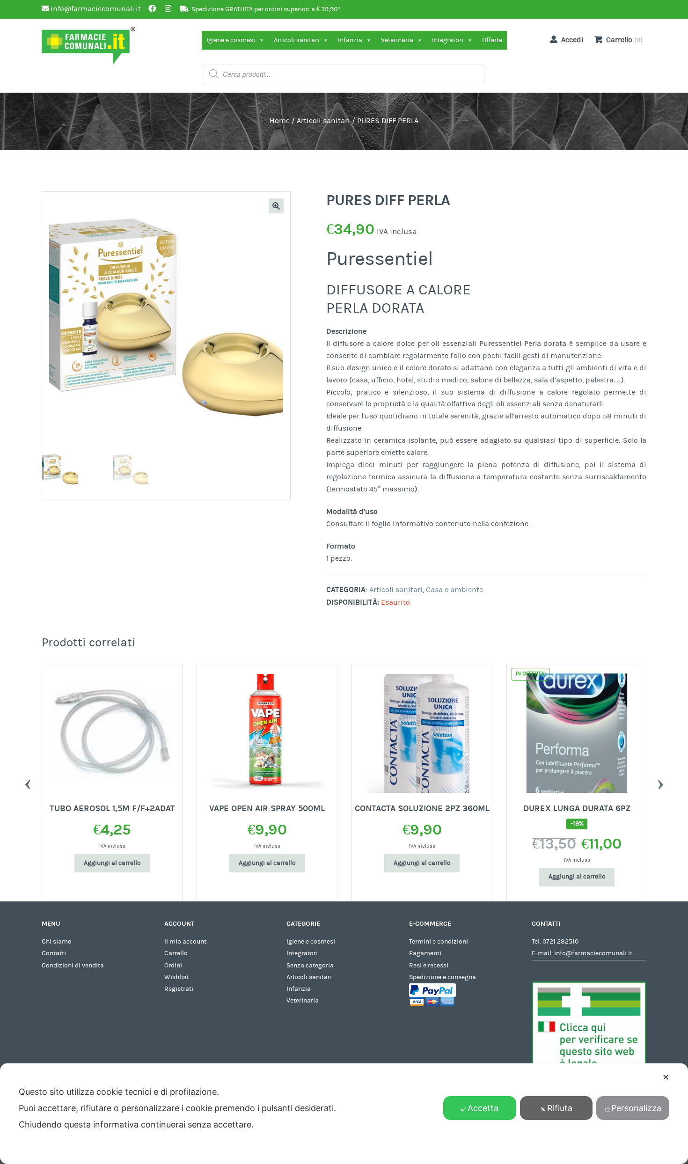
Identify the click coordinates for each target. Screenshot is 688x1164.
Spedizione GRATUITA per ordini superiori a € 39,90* (265, 9)
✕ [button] (665, 1077)
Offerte (492, 40)
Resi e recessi (428, 965)
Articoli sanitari (296, 40)
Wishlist (176, 977)
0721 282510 (560, 941)
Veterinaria (397, 40)
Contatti (54, 953)
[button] (276, 205)
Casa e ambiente (454, 590)
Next (660, 782)
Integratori (447, 40)
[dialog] (344, 1113)
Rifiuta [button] (559, 1108)
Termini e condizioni (438, 941)
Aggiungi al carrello (77, 863)
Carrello (176, 953)
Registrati (178, 989)
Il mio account (185, 941)
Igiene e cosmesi (230, 40)
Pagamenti (425, 953)
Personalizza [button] (636, 1108)
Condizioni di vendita (73, 965)
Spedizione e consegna (442, 977)
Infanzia (350, 40)
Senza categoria (310, 965)
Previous (27, 782)
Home (280, 121)
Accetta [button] (483, 1108)
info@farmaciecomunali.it (593, 953)
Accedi (572, 40)
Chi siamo (57, 941)
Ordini (173, 965)
